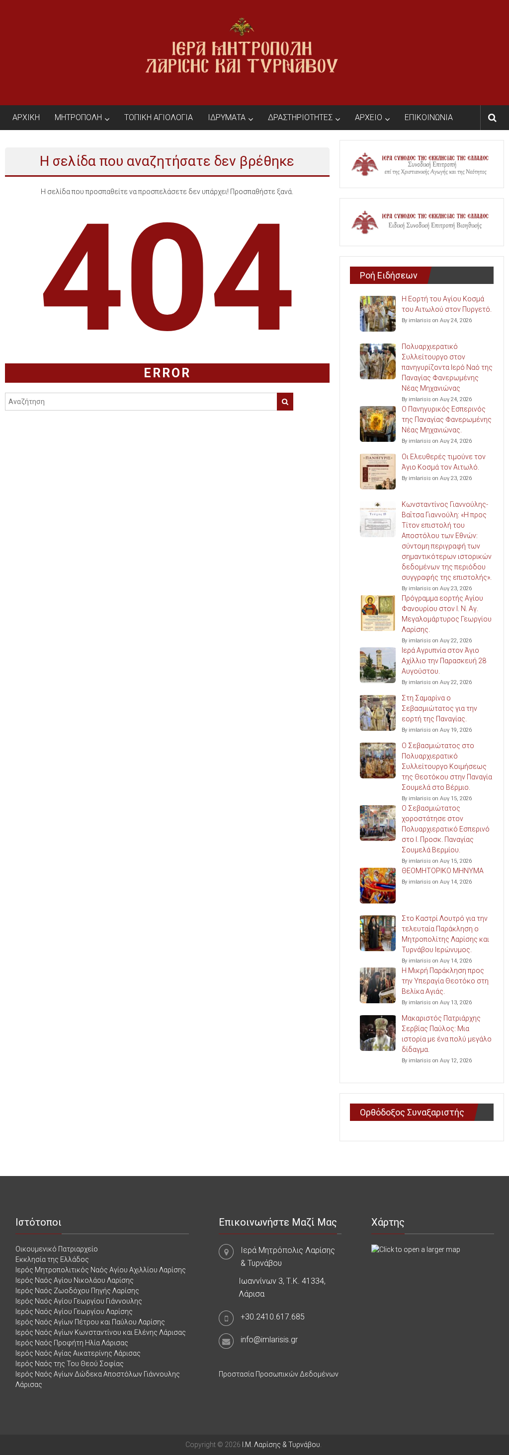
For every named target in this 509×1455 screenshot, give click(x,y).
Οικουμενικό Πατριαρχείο (56, 1249)
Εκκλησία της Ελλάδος (52, 1259)
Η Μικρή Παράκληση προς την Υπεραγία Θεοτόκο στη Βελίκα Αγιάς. (445, 981)
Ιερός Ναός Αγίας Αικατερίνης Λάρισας (78, 1353)
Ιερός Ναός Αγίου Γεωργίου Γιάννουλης (78, 1301)
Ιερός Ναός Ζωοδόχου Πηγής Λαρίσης (77, 1291)
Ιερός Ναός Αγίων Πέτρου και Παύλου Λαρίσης (90, 1322)
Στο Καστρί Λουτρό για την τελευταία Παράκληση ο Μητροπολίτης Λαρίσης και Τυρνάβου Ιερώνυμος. (445, 934)
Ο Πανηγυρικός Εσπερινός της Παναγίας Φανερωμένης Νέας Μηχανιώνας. (447, 419)
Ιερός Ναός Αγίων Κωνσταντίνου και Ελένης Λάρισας (100, 1332)
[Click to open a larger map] (415, 1249)
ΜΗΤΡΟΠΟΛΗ (78, 117)
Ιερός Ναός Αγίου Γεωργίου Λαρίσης (74, 1312)
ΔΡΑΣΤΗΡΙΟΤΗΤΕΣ (300, 117)
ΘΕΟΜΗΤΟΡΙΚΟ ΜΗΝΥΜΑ (443, 871)
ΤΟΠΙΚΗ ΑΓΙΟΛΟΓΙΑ (158, 117)
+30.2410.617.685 (273, 1316)
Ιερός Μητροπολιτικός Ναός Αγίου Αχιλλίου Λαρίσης (100, 1270)
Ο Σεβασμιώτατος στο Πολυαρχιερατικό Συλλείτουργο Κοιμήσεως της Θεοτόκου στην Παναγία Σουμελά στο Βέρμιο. (447, 766)
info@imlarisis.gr (269, 1339)
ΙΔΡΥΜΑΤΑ (227, 117)
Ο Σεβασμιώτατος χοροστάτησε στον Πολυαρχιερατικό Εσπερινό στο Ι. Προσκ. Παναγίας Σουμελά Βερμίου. (446, 829)
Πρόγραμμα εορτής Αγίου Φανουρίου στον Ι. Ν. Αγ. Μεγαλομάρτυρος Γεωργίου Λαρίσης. (447, 613)
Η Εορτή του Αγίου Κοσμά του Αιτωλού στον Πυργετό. (447, 304)
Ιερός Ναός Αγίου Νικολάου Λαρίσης (74, 1280)
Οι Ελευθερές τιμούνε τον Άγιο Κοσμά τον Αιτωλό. (444, 462)
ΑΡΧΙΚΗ (26, 117)
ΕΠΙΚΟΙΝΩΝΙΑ (429, 117)
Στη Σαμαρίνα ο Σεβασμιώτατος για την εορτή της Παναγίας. (439, 708)
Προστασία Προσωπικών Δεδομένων (279, 1374)
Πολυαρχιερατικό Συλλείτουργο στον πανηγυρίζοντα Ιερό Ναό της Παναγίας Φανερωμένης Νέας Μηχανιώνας (447, 367)
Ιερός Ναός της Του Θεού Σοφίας (69, 1364)
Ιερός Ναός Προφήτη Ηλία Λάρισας (71, 1343)
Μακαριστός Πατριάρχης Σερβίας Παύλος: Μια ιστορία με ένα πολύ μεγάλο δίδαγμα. (447, 1033)
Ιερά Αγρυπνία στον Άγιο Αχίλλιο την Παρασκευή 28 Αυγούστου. (444, 660)
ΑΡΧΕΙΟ (368, 117)
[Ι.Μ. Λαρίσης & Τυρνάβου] (241, 52)
